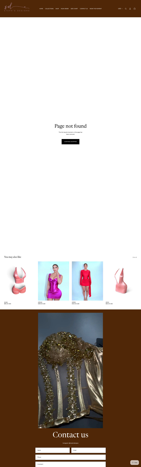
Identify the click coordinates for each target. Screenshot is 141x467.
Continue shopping (70, 141)
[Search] (125, 8)
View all (135, 257)
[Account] (130, 8)
